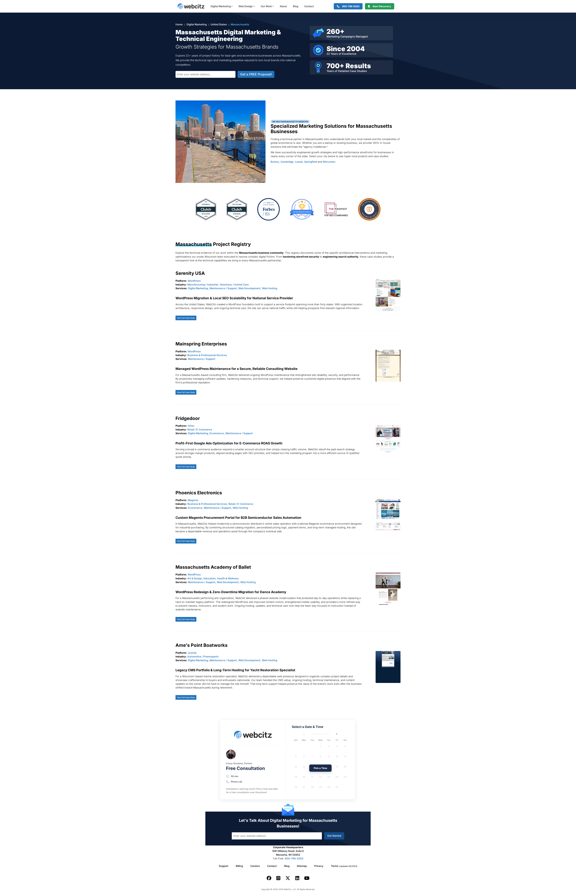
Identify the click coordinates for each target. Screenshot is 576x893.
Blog (295, 6)
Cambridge (287, 161)
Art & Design (194, 578)
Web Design (245, 6)
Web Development (249, 288)
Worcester (329, 161)
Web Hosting (269, 288)
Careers (255, 866)
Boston (275, 161)
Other (191, 425)
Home (179, 24)
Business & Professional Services (207, 355)
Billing (239, 866)
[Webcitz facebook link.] (269, 878)
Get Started (334, 835)
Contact (309, 6)
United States (219, 24)
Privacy (318, 866)
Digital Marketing (221, 6)
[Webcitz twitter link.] (287, 878)
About (283, 6)
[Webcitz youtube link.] (306, 878)
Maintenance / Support (223, 288)
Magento (193, 500)
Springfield (310, 161)
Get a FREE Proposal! (256, 74)
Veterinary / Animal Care (234, 284)
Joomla (192, 652)
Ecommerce (217, 433)
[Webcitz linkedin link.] (297, 878)
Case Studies (358, 71)
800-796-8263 (294, 858)
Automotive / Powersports (203, 656)
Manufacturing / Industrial (202, 284)
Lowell (299, 161)
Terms (344, 866)
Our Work (266, 6)
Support (223, 866)
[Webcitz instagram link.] (278, 878)
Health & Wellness (228, 578)
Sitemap (302, 866)
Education (210, 578)
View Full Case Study (186, 318)
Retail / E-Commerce (199, 429)
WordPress (194, 280)
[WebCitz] (191, 6)
